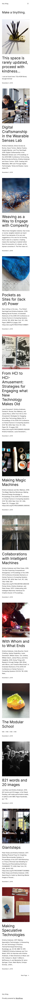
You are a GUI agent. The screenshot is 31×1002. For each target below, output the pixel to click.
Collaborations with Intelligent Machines (14, 558)
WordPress (19, 998)
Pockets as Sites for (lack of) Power (13, 299)
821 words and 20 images (14, 782)
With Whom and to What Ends (15, 643)
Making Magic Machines (14, 482)
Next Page (25, 975)
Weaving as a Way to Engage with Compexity (15, 221)
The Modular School (13, 724)
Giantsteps (11, 847)
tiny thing (5, 3)
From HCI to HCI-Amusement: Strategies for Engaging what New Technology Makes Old (15, 388)
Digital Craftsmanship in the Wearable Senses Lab (15, 134)
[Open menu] (28, 4)
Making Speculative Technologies (13, 930)
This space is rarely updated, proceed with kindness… (15, 64)
